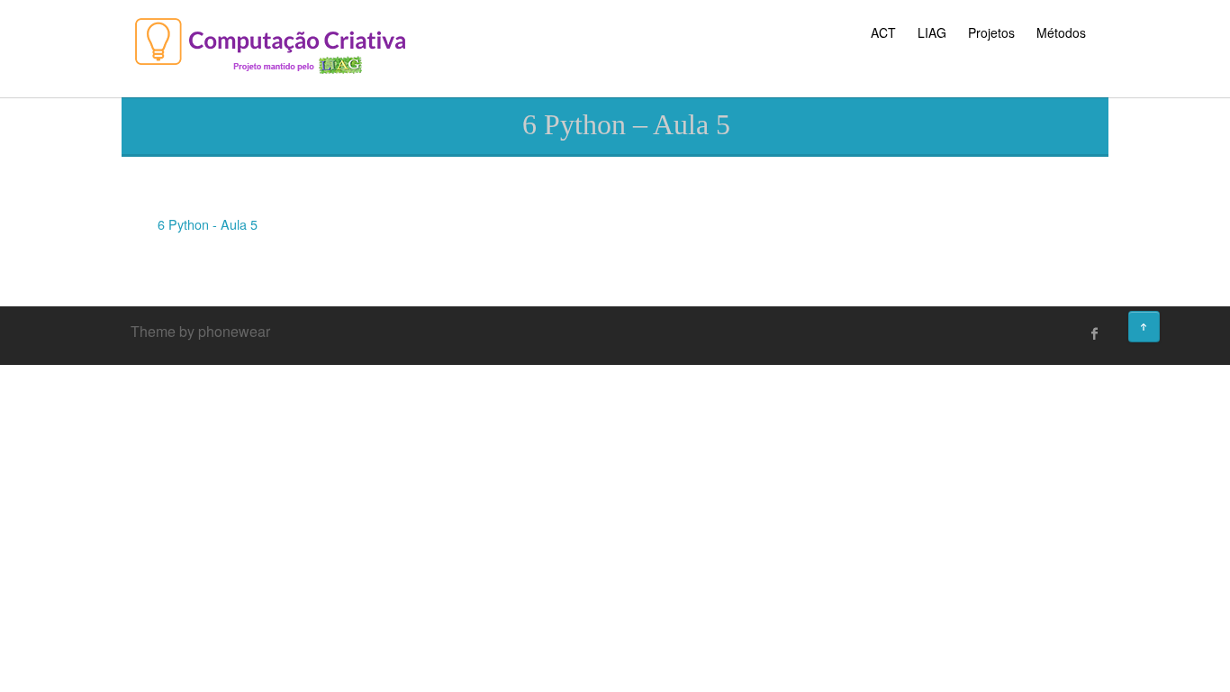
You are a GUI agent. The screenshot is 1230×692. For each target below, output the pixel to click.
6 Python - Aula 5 (208, 223)
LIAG (932, 32)
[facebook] (1094, 333)
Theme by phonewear (200, 331)
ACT (883, 32)
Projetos (991, 32)
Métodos (1061, 32)
